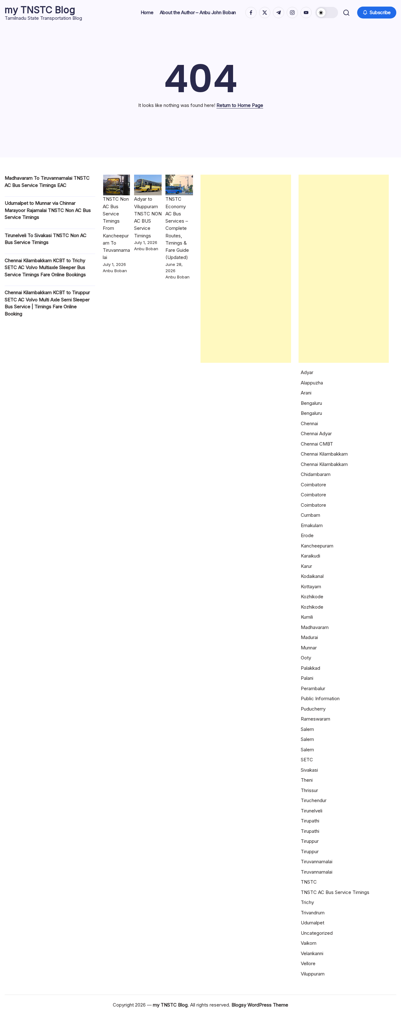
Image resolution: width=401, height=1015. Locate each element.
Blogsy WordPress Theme (260, 1005)
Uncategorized (317, 933)
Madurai (309, 637)
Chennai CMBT (317, 444)
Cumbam (310, 515)
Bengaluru (311, 403)
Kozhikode (312, 597)
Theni (307, 780)
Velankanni (312, 953)
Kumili (307, 617)
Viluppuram (313, 974)
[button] (326, 12)
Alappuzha (312, 383)
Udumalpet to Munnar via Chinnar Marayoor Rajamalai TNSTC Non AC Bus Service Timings (48, 210)
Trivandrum (313, 913)
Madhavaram (315, 627)
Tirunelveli (311, 811)
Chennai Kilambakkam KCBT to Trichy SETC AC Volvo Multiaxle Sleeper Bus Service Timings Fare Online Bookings (45, 267)
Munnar (309, 648)
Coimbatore (313, 485)
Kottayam (311, 586)
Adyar (307, 372)
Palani (307, 678)
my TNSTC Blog (40, 9)
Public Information (320, 698)
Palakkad (310, 668)
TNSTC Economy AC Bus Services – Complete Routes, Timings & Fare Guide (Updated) (177, 228)
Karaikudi (310, 556)
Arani (306, 393)
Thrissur (309, 790)
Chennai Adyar (316, 433)
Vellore (308, 963)
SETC (307, 760)
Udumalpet (312, 923)
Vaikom (308, 943)
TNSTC (309, 882)
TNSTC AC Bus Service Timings (335, 892)
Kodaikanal (312, 576)
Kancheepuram (317, 546)
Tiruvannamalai (316, 861)
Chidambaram (316, 474)
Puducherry (313, 709)
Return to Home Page (239, 105)
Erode (307, 535)
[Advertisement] (245, 269)
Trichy (307, 902)
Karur (306, 566)
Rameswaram (315, 719)
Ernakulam (312, 525)
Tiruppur (310, 841)
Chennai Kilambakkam (324, 454)
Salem (307, 729)
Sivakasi (309, 770)
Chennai (309, 423)
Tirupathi (310, 821)
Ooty (306, 658)
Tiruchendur (313, 800)
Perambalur (313, 688)
